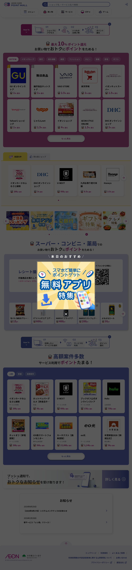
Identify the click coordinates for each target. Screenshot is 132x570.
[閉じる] (66, 314)
